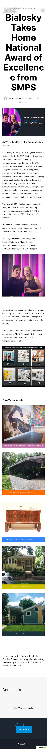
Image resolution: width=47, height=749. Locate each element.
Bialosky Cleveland (10, 238)
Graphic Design (10, 659)
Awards (15, 656)
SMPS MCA (16, 665)
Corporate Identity (29, 224)
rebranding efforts (30, 227)
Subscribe (24, 729)
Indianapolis (26, 659)
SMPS (5, 665)
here (11, 337)
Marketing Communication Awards (22, 662)
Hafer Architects (9, 245)
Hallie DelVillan (18, 98)
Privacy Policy (23, 744)
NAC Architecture (10, 248)
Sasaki (5, 241)
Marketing (39, 659)
